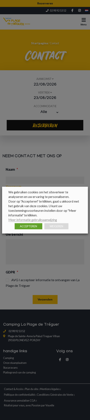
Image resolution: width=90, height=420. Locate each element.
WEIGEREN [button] (56, 226)
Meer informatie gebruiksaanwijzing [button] (32, 219)
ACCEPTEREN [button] (28, 226)
